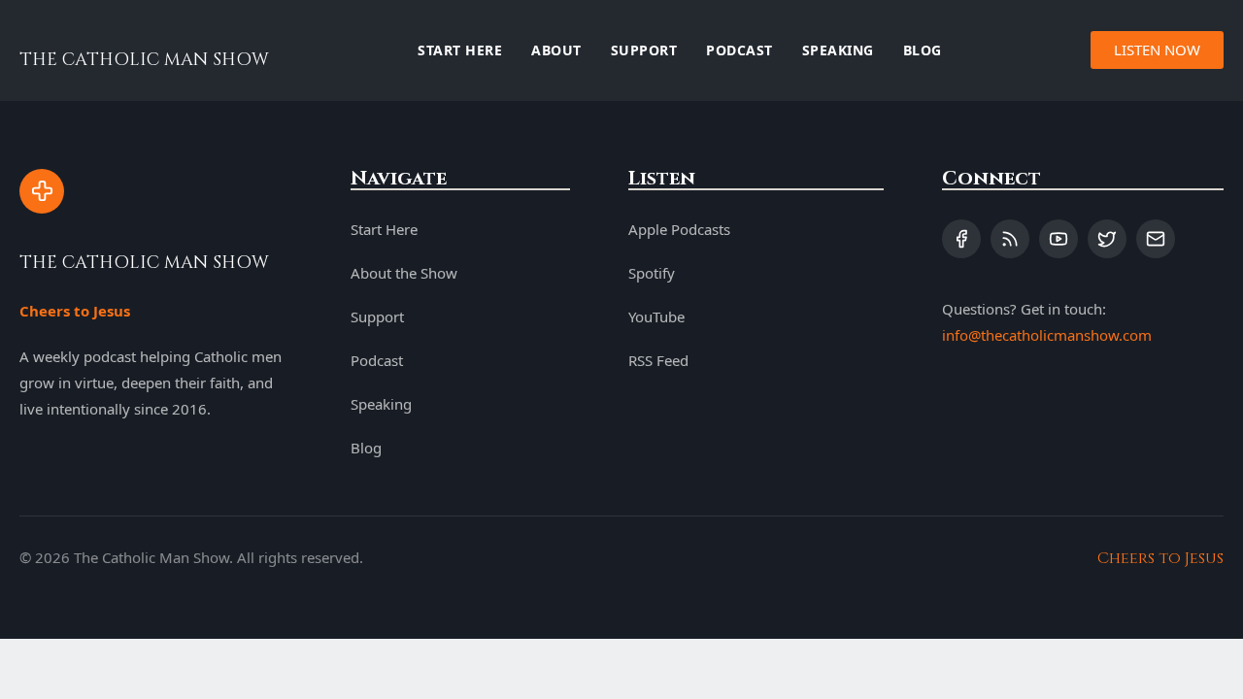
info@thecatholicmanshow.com (1047, 335)
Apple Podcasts (679, 229)
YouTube (656, 316)
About (556, 50)
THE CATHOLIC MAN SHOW (144, 60)
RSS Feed (658, 360)
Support (644, 50)
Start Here (460, 50)
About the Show (404, 273)
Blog (922, 50)
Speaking (838, 50)
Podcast (739, 50)
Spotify (651, 273)
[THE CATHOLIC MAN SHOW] (41, 191)
